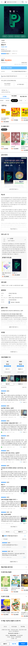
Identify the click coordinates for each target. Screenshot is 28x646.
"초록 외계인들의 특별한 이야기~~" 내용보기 (14, 502)
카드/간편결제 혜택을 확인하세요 (19, 71)
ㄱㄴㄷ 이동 (15, 115)
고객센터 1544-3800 (6, 629)
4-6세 (10, 285)
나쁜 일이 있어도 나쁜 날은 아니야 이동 (15, 583)
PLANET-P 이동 (16, 268)
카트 (26, 2)
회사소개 (12, 637)
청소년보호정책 (20, 635)
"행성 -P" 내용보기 (14, 396)
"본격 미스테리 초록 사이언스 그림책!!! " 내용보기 (14, 456)
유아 (7, 285)
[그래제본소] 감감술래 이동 (5, 608)
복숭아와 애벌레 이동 (5, 584)
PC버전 (8, 637)
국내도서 (3, 285)
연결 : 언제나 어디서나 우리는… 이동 (6, 269)
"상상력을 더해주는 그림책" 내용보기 (14, 411)
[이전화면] (2, 2)
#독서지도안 (4, 129)
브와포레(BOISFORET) (6, 51)
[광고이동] (22, 2)
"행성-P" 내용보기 (14, 441)
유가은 (2, 49)
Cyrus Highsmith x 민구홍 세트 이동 (5, 115)
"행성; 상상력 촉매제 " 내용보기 (14, 517)
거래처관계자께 (18, 637)
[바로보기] (4, 378)
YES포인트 (3, 62)
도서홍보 (12, 638)
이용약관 (7, 635)
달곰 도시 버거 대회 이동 (15, 608)
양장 (10, 295)
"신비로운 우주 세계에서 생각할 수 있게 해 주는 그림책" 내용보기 (14, 472)
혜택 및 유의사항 (7, 372)
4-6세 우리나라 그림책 (18, 285)
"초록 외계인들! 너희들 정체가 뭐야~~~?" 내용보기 (14, 426)
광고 (16, 638)
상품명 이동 (5, 141)
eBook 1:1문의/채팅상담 (13, 631)
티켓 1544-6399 (14, 629)
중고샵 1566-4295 (22, 629)
